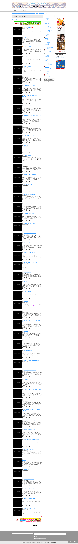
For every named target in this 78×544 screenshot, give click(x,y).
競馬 (47, 65)
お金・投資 (47, 18)
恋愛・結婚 (47, 56)
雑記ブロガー (49, 68)
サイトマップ (64, 0)
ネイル (48, 43)
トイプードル (14, 19)
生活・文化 (47, 26)
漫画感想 (48, 34)
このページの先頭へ (73, 541)
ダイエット (48, 42)
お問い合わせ (37, 536)
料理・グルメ (47, 23)
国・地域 (46, 38)
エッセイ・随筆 (49, 27)
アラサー (48, 72)
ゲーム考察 (48, 31)
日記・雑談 (47, 67)
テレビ (48, 63)
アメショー (48, 52)
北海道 (48, 39)
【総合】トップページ (16, 10)
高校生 (48, 71)
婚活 (47, 59)
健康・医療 (47, 44)
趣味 (46, 60)
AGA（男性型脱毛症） (50, 47)
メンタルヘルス (49, 46)
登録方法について (25, 10)
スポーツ (46, 35)
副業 (47, 19)
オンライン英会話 (49, 64)
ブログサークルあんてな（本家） (40, 538)
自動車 (48, 55)
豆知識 (48, 69)
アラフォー (48, 73)
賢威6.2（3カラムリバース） (60, 57)
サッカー (48, 36)
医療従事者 (48, 48)
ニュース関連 (49, 76)
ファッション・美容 (48, 40)
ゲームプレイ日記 (49, 30)
